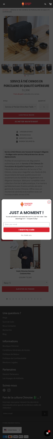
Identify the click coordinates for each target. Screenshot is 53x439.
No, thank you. (26, 235)
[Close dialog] (49, 202)
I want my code (26, 229)
